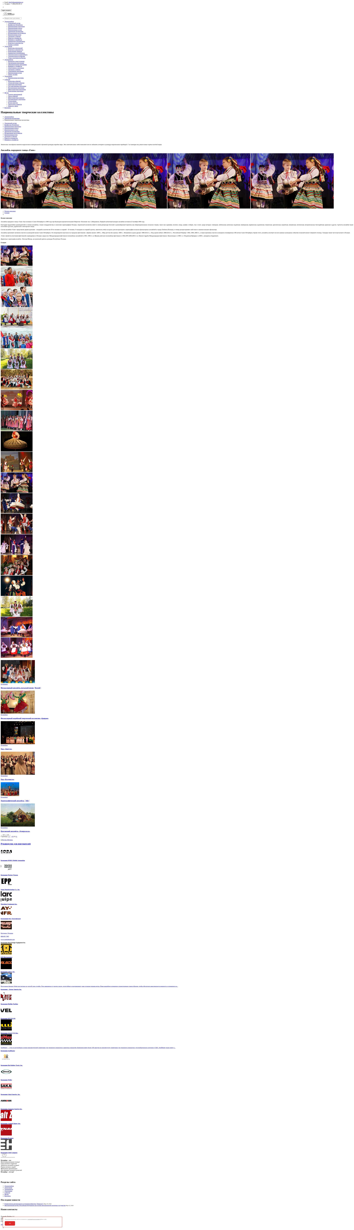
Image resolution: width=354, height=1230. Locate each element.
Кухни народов (13, 103)
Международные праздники (17, 89)
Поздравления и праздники (16, 99)
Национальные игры (14, 35)
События (7, 79)
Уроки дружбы (12, 74)
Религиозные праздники (16, 91)
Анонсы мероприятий (15, 94)
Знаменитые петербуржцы (16, 53)
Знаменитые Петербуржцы (16, 41)
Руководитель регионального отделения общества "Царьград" (24, 1204)
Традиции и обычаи (14, 36)
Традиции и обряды (14, 69)
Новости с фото (13, 106)
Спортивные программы (16, 71)
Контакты (7, 108)
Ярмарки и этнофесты (15, 40)
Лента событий (13, 96)
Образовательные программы (17, 64)
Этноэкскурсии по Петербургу (17, 54)
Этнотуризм (8, 46)
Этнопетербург (9, 21)
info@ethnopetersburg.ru (16, 2)
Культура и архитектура (15, 43)
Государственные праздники (17, 86)
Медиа (6, 93)
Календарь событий (14, 81)
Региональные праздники (16, 88)
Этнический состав (14, 23)
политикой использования (34, 1219)
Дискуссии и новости (15, 104)
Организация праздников (16, 63)
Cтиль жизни (12, 101)
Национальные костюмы (16, 78)
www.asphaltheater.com (8, 939)
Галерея (6, 213)
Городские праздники (15, 84)
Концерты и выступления (16, 61)
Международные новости (16, 98)
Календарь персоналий (15, 48)
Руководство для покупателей (16, 844)
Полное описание (10, 211)
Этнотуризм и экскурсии (16, 68)
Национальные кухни (15, 30)
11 (16, 836)
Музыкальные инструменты (17, 33)
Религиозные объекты (15, 51)
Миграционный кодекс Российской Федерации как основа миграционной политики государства (35, 1205)
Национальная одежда (15, 28)
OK (10, 1223)
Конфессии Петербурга (15, 25)
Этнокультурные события (16, 83)
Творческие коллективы (15, 31)
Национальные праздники (16, 26)
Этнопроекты (8, 59)
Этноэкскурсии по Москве (16, 56)
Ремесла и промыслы (14, 38)
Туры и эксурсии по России (17, 58)
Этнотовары (8, 76)
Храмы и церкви (13, 45)
